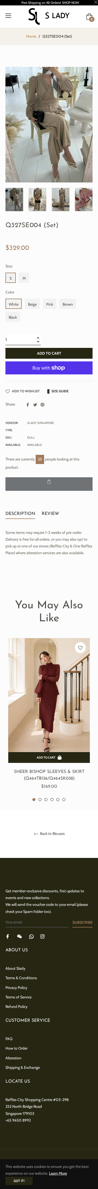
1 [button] (33, 799)
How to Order (16, 1048)
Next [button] (88, 199)
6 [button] (63, 799)
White (14, 304)
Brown (68, 304)
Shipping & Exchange (22, 1067)
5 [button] (57, 799)
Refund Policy (16, 1006)
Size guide (60, 391)
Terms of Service (18, 997)
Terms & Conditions (21, 977)
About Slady (15, 968)
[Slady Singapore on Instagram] (42, 936)
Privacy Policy (16, 987)
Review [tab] (51, 514)
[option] (49, 720)
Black (13, 317)
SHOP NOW (70, 3)
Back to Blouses (52, 833)
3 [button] (45, 799)
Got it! (19, 1181)
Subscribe (82, 922)
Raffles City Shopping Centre (28, 1099)
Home (31, 36)
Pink (49, 304)
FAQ (9, 1038)
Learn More (58, 1173)
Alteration (13, 1058)
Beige (32, 304)
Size (8, 266)
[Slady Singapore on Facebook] (7, 936)
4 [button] (51, 799)
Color (9, 292)
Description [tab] (20, 514)
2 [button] (39, 799)
